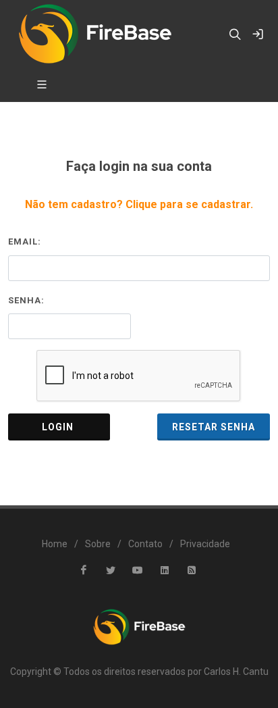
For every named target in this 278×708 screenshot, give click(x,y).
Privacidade (205, 543)
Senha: (26, 300)
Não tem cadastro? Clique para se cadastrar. (139, 204)
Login (59, 427)
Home (54, 543)
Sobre (98, 543)
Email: (24, 241)
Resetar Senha (213, 427)
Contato (145, 543)
